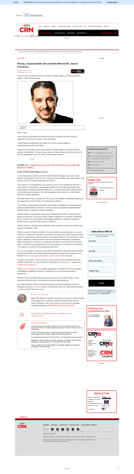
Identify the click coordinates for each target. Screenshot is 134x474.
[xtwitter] (62, 429)
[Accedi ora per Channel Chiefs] (94, 197)
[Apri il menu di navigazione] (40, 26)
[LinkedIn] (57, 429)
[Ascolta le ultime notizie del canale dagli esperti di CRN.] (106, 354)
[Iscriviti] (106, 409)
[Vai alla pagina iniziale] (26, 32)
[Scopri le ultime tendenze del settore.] (106, 344)
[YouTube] (68, 429)
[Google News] (73, 429)
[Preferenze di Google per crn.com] (78, 71)
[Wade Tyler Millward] (22, 302)
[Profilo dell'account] (111, 33)
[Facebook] (52, 429)
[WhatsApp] (78, 429)
